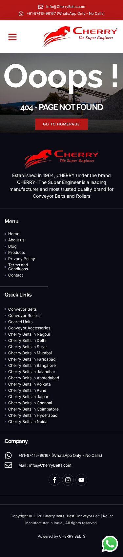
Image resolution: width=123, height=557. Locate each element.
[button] (12, 37)
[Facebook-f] (54, 480)
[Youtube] (81, 480)
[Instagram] (68, 480)
